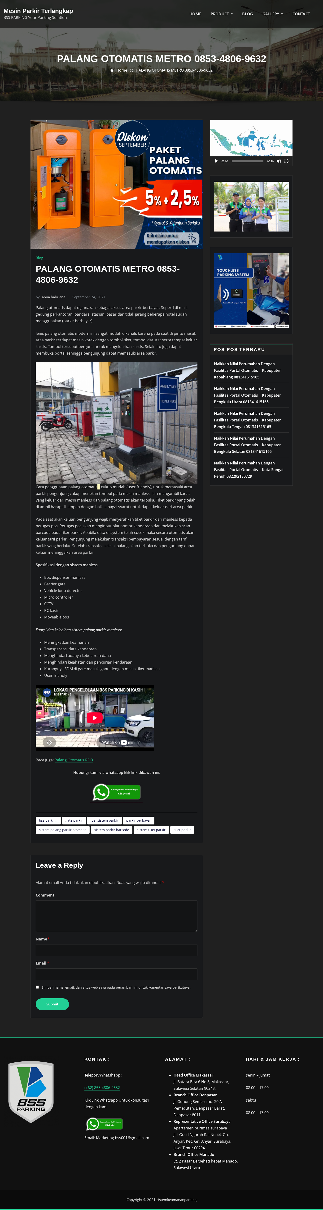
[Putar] (216, 161)
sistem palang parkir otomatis (62, 830)
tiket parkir (182, 830)
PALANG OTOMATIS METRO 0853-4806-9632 (174, 70)
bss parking (48, 820)
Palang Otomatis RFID (74, 760)
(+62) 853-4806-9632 (102, 1087)
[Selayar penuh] (286, 161)
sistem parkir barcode (111, 830)
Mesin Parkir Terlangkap (38, 11)
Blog (39, 257)
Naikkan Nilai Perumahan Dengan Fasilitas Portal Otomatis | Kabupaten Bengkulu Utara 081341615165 (248, 395)
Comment (45, 895)
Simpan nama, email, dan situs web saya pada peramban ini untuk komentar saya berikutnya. (116, 987)
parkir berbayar (138, 820)
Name (43, 939)
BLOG (247, 14)
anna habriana (50, 297)
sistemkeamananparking (176, 1199)
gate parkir (74, 820)
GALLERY (271, 14)
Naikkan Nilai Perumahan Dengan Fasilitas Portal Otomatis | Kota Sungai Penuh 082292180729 (248, 469)
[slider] (247, 161)
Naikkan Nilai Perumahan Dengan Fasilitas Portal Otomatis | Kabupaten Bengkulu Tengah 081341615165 (248, 420)
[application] (251, 143)
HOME (195, 14)
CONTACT (301, 14)
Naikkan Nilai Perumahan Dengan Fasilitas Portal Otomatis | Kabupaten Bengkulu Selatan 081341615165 (248, 445)
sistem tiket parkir (151, 830)
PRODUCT (220, 14)
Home (121, 70)
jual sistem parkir (104, 820)
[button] (251, 142)
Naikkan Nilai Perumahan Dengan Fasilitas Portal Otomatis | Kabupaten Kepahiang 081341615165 (248, 370)
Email (42, 963)
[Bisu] (278, 161)
